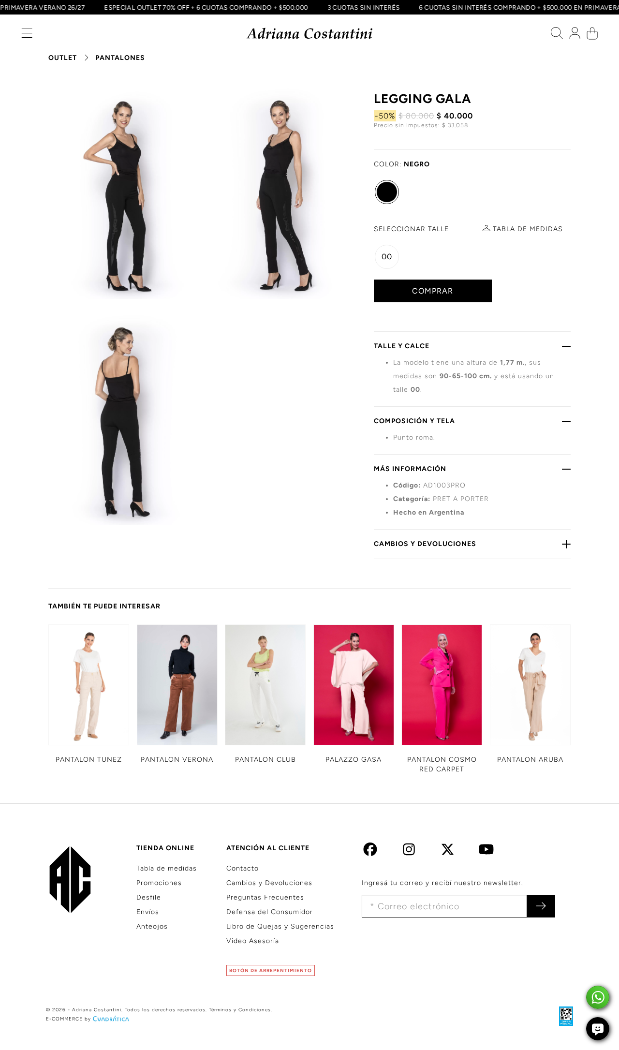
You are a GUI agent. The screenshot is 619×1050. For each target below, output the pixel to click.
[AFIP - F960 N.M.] (561, 1016)
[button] (26, 35)
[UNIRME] (541, 906)
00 (387, 256)
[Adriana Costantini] (309, 34)
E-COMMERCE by (68, 1019)
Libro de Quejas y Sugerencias (280, 926)
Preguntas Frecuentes (265, 897)
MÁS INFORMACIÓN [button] (410, 469)
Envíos (147, 912)
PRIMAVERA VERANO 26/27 (50, 7)
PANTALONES (120, 58)
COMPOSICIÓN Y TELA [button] (414, 421)
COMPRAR (432, 291)
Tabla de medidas (166, 868)
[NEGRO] (387, 192)
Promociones (159, 883)
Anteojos (152, 926)
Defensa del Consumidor (269, 912)
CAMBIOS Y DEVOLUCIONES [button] (425, 544)
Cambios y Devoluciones (269, 883)
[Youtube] (486, 852)
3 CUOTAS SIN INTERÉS (371, 7)
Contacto (242, 868)
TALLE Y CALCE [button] (401, 346)
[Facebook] (370, 852)
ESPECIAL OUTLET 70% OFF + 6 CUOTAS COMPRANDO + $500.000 (213, 7)
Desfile (148, 897)
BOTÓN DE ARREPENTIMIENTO (270, 970)
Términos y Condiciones (240, 1009)
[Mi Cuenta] (574, 35)
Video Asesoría (252, 941)
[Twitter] (447, 852)
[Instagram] (408, 852)
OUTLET (62, 58)
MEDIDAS (528, 229)
